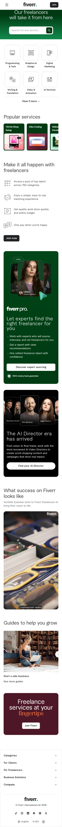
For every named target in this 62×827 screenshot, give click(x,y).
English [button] (25, 822)
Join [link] (54, 5)
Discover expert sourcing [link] (31, 367)
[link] (16, 813)
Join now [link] (11, 238)
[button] (7, 5)
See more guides (13, 681)
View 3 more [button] (29, 101)
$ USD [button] (36, 822)
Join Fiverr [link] (31, 725)
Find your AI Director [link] (31, 466)
